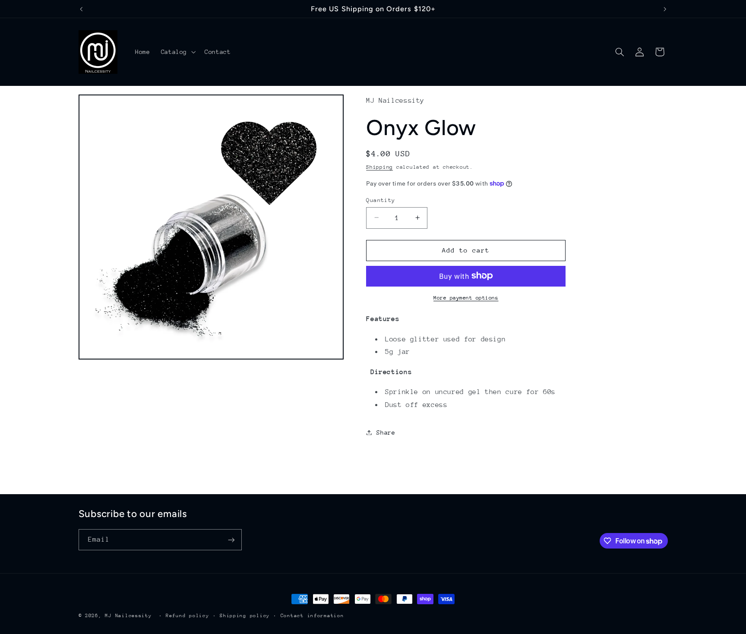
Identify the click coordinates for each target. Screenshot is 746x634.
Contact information (312, 615)
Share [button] (385, 432)
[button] (177, 51)
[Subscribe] (231, 539)
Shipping (379, 167)
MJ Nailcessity (128, 615)
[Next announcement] (664, 9)
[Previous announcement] (81, 9)
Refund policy (187, 615)
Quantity (380, 199)
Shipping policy (245, 615)
